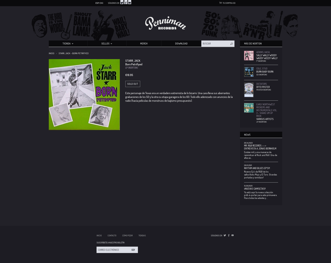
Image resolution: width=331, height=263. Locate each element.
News (247, 134)
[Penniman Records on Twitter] (121, 2)
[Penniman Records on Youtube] (129, 2)
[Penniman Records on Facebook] (125, 2)
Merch (144, 43)
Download (181, 43)
